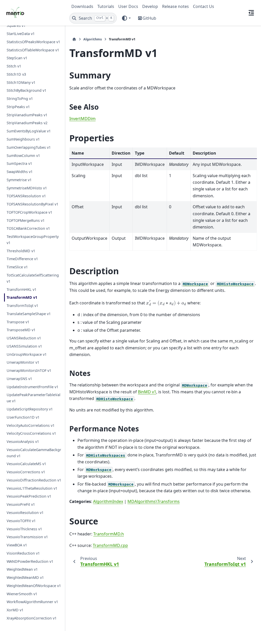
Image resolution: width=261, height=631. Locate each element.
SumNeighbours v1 (23, 139)
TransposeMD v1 (21, 329)
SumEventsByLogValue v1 (29, 131)
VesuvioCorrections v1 (26, 471)
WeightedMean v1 (22, 569)
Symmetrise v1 (19, 179)
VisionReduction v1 (23, 553)
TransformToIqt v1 (22, 305)
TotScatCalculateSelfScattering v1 (33, 278)
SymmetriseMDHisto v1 (27, 188)
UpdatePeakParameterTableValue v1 (33, 397)
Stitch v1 (14, 66)
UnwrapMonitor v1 (23, 362)
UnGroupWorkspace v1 (27, 354)
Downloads (82, 6)
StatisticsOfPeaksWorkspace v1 (33, 41)
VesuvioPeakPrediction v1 (29, 496)
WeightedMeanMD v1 (25, 577)
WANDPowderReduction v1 (30, 561)
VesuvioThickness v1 (24, 528)
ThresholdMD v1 (21, 250)
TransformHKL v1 (21, 289)
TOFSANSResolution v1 (26, 195)
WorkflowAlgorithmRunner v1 (32, 601)
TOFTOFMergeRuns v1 (26, 220)
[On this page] (251, 12)
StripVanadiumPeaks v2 (27, 122)
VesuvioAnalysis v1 (23, 441)
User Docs (128, 6)
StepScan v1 (17, 57)
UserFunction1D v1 (23, 417)
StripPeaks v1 (18, 106)
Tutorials (105, 6)
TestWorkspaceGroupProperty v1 (33, 239)
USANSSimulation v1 (24, 346)
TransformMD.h (108, 534)
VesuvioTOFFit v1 (21, 520)
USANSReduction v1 (24, 338)
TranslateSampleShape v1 (29, 313)
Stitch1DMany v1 (21, 82)
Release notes (175, 6)
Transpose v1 (18, 321)
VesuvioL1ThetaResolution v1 (32, 488)
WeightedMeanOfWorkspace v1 (34, 585)
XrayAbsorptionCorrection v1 (32, 618)
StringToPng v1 (20, 98)
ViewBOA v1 (17, 545)
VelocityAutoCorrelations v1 (31, 425)
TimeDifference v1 (22, 258)
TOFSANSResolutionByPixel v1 (32, 204)
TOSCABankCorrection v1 (28, 228)
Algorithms (92, 39)
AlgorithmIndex (108, 501)
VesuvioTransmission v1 (27, 536)
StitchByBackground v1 (26, 90)
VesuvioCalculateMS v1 (26, 463)
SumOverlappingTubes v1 (29, 147)
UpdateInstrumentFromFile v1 (32, 386)
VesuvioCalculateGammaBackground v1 (34, 452)
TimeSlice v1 (17, 267)
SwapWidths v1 (20, 171)
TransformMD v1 (22, 297)
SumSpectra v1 (19, 163)
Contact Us (203, 6)
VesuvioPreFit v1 (21, 504)
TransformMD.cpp (110, 545)
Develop (150, 6)
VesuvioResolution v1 (25, 512)
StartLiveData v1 (21, 33)
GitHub (149, 18)
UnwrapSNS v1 (19, 378)
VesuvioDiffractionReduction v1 (34, 480)
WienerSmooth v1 (22, 593)
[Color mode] (126, 18)
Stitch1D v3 (16, 74)
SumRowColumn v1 (23, 155)
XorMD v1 (15, 609)
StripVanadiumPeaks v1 (27, 114)
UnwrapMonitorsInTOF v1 (29, 370)
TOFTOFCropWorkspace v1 (29, 212)
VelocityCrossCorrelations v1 (31, 433)
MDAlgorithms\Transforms (153, 501)
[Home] (74, 39)
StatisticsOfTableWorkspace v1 (33, 50)
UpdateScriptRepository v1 (30, 409)
